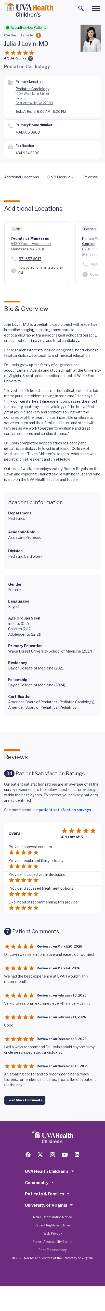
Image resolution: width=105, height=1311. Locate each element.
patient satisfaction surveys (65, 810)
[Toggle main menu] (96, 8)
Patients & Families (44, 1194)
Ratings (18, 58)
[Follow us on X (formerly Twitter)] (40, 1155)
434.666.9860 (28, 132)
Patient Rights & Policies (53, 1225)
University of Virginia (46, 1205)
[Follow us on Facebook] (28, 1155)
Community (36, 1182)
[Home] (28, 9)
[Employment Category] (38, 35)
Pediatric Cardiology (32, 89)
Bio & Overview (60, 177)
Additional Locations (21, 177)
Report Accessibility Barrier (53, 1242)
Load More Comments (24, 1100)
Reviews (90, 177)
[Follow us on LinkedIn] (77, 1155)
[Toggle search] (81, 8)
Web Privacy (52, 1233)
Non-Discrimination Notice (52, 1217)
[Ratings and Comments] (30, 58)
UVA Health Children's (47, 1171)
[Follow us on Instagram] (52, 1155)
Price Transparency (52, 1250)
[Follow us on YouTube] (65, 1155)
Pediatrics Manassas (30, 238)
